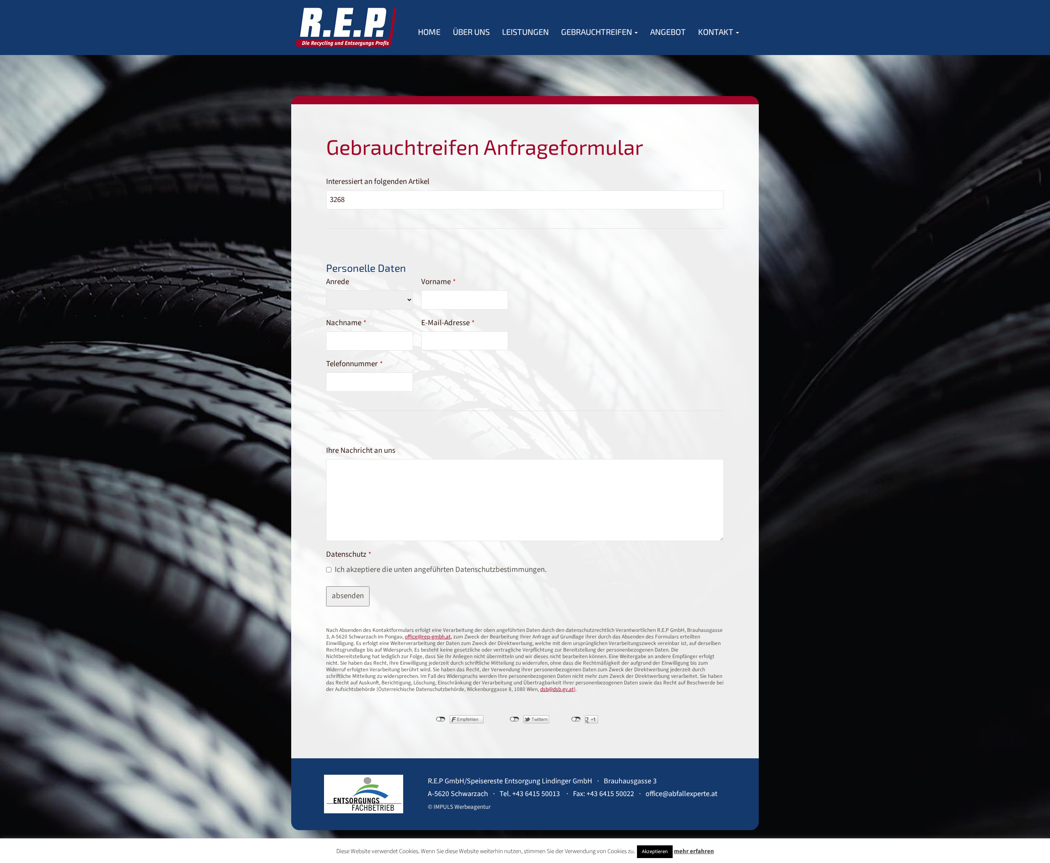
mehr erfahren (694, 851)
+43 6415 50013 (536, 794)
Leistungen (525, 32)
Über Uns (471, 32)
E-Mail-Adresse (448, 322)
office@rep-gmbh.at (428, 636)
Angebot (668, 32)
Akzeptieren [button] (655, 851)
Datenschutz (348, 554)
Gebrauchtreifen (597, 32)
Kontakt (716, 32)
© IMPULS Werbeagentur (459, 807)
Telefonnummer (354, 364)
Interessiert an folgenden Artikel (377, 181)
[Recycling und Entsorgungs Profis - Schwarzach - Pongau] (345, 26)
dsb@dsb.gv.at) (557, 689)
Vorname (438, 281)
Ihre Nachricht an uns (360, 450)
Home (429, 32)
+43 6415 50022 (610, 794)
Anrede (337, 281)
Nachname (346, 322)
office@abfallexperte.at (681, 794)
